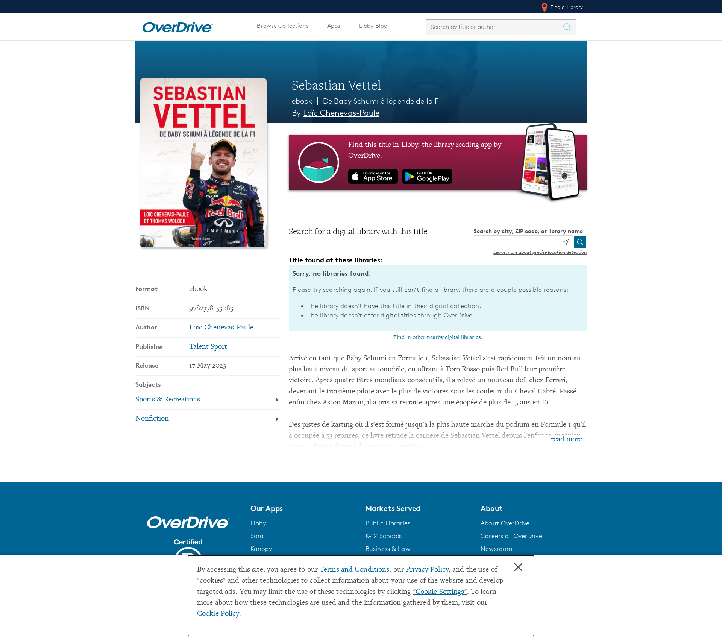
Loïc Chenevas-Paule (341, 112)
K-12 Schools (384, 536)
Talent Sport (208, 347)
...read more (563, 439)
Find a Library (566, 7)
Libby (258, 523)
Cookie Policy (218, 614)
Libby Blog (373, 25)
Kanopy (261, 548)
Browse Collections (282, 25)
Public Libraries (388, 523)
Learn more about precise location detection (540, 252)
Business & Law (388, 548)
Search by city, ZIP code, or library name (528, 231)
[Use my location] (566, 242)
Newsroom (497, 548)
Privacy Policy (427, 569)
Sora (257, 536)
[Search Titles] (569, 27)
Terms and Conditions (354, 569)
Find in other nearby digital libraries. (437, 337)
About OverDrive (505, 523)
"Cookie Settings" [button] (440, 592)
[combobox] (494, 27)
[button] (303, 508)
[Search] (580, 242)
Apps (334, 25)
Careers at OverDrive (511, 536)
